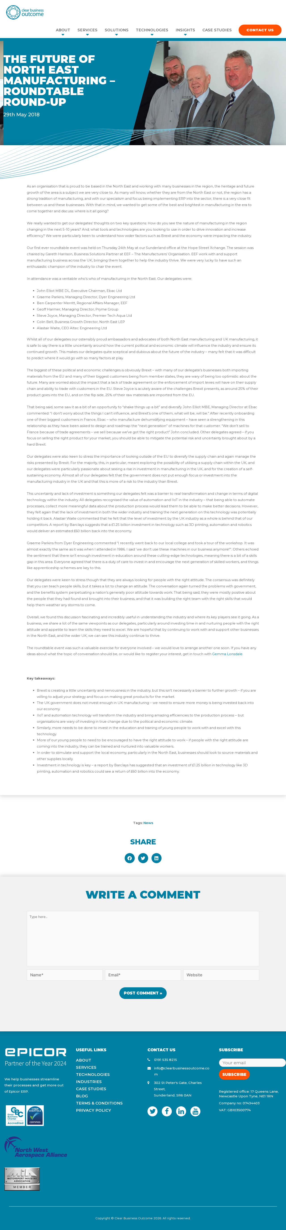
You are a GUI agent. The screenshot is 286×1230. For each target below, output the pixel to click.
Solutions (116, 30)
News (148, 823)
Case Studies (217, 30)
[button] (130, 858)
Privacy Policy (93, 1110)
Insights (185, 30)
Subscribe (234, 1074)
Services (87, 30)
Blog (82, 1096)
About (63, 30)
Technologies (152, 30)
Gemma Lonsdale (227, 654)
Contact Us (260, 30)
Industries (89, 1081)
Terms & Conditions (99, 1103)
